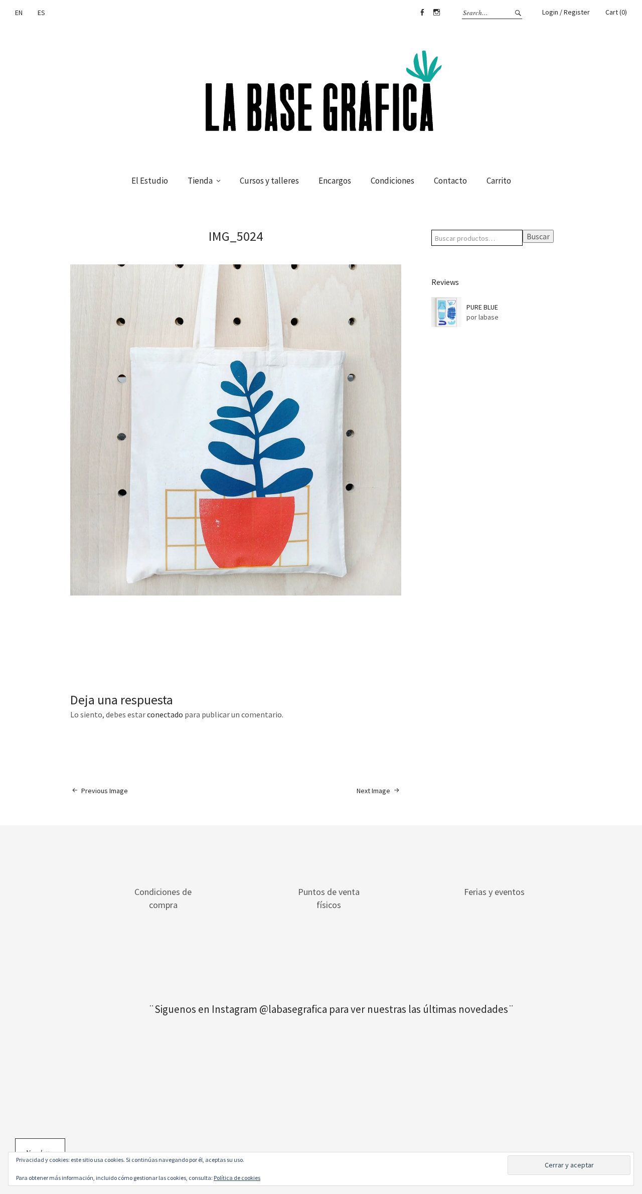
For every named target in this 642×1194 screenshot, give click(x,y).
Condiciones (392, 180)
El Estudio (149, 180)
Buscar (538, 236)
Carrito (499, 180)
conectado (165, 714)
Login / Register (566, 12)
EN (19, 12)
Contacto (450, 180)
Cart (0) (616, 12)
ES (41, 12)
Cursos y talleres (269, 180)
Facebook (421, 12)
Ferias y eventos (494, 892)
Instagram (436, 12)
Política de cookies (237, 1177)
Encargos (334, 180)
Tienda (200, 180)
